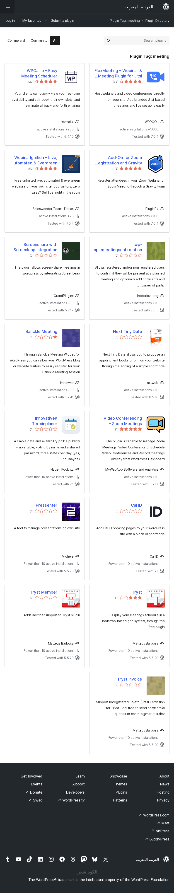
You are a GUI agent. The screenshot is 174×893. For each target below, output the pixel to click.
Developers (75, 792)
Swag (35, 800)
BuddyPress (157, 839)
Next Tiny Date (127, 331)
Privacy (163, 800)
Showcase (118, 776)
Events (36, 784)
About (164, 776)
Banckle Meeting (41, 331)
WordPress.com (154, 815)
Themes (120, 784)
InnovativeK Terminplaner (44, 421)
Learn (80, 776)
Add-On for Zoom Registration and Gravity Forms (119, 160)
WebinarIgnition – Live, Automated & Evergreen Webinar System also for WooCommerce (33, 160)
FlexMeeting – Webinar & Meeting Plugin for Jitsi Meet (118, 73)
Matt (163, 823)
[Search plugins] (108, 40)
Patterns (120, 800)
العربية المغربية (147, 859)
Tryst (137, 592)
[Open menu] (7, 7)
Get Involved (31, 776)
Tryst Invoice (129, 679)
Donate (33, 792)
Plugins (121, 792)
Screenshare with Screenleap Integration (35, 247)
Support (78, 784)
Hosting (163, 792)
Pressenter (46, 505)
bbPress (160, 831)
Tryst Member (43, 592)
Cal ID (136, 505)
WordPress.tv (71, 800)
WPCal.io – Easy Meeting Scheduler (39, 73)
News (164, 784)
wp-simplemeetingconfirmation (118, 247)
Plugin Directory (157, 20)
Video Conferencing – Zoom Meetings (123, 421)
